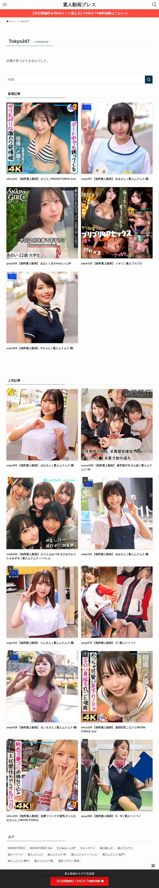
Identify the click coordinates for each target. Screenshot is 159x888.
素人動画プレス (79, 4)
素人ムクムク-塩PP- (114, 854)
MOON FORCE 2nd (41, 848)
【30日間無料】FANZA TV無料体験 (77, 881)
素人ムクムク (35, 854)
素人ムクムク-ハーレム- (84, 854)
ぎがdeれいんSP (66, 848)
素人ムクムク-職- (44, 860)
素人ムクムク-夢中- (19, 860)
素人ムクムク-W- (57, 854)
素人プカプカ (125, 848)
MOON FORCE (16, 848)
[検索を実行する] (149, 79)
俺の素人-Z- (106, 848)
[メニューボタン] (4, 4)
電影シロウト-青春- (69, 860)
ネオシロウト (87, 848)
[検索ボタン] (154, 4)
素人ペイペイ (15, 854)
